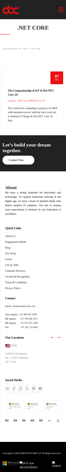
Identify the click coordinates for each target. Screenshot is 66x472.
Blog (7, 247)
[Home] (11, 9)
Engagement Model (15, 241)
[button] (52, 338)
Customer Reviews (15, 270)
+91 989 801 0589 (28, 314)
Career (8, 259)
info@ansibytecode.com (23, 306)
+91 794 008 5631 (29, 319)
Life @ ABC (12, 265)
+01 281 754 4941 (29, 327)
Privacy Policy (13, 288)
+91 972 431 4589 (29, 323)
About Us (10, 236)
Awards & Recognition (17, 276)
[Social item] (7, 388)
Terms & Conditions (16, 282)
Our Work (10, 253)
